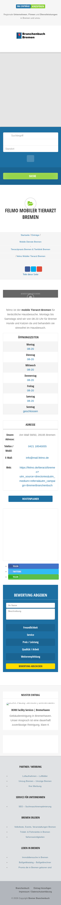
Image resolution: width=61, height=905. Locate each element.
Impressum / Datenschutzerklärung (35, 891)
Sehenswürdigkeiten (35, 837)
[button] (13, 566)
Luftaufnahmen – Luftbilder (35, 776)
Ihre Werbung (35, 786)
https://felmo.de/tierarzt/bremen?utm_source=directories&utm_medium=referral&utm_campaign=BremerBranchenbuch (37, 476)
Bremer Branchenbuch (39, 898)
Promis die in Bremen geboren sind (35, 867)
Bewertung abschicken (30, 666)
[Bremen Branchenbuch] (30, 35)
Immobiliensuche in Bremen (35, 857)
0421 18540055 (37, 446)
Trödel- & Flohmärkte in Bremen (35, 832)
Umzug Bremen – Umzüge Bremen (35, 781)
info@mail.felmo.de (37, 457)
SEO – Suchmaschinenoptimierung (35, 806)
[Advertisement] (30, 771)
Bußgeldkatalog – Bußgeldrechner (35, 862)
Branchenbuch (22, 888)
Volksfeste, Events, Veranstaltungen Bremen (35, 827)
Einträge (35, 235)
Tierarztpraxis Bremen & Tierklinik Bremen (30, 249)
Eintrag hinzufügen (42, 888)
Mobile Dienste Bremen (30, 242)
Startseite (25, 235)
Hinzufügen (38, 6)
